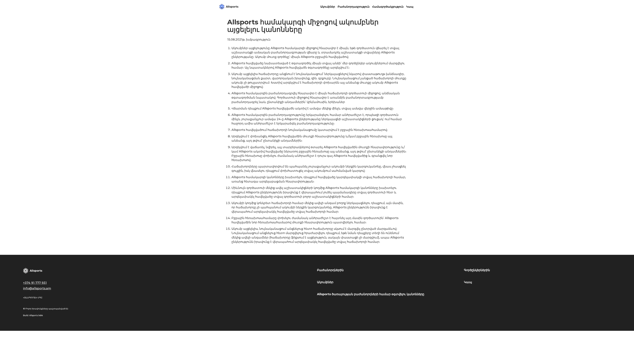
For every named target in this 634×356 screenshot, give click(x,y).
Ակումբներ (327, 6)
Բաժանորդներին (330, 270)
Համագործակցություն (388, 6)
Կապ (409, 6)
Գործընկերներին (477, 270)
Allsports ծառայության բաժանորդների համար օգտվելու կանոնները (370, 294)
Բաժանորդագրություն (354, 6)
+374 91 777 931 (35, 283)
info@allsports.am (37, 288)
